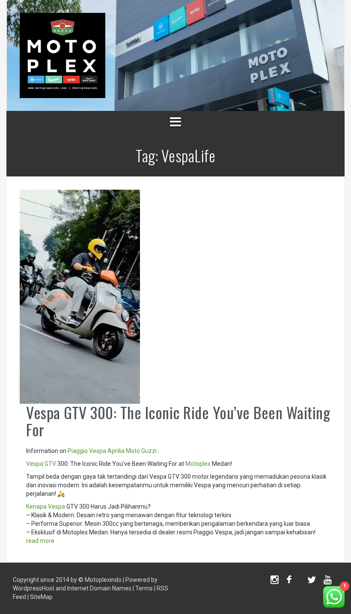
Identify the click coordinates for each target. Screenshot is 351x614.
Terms (144, 588)
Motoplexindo (103, 579)
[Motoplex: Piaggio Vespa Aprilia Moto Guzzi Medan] (62, 54)
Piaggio (78, 450)
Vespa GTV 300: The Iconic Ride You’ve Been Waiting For (178, 421)
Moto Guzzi (141, 450)
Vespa (97, 450)
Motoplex (198, 463)
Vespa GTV (41, 463)
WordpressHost (33, 588)
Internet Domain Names (99, 588)
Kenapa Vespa (45, 506)
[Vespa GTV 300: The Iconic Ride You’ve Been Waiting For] (80, 296)
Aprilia (116, 450)
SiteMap (41, 596)
